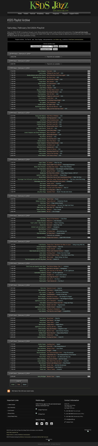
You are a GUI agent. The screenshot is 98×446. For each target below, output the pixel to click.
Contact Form (69, 422)
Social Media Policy (12, 416)
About (47, 14)
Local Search (11, 410)
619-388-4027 (70, 411)
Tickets (26, 14)
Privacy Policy (11, 413)
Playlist (65, 14)
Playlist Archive (10, 434)
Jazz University (11, 407)
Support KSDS (74, 14)
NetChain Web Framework (42, 437)
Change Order (45, 49)
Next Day (62, 46)
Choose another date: (49, 44)
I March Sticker (11, 404)
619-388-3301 (70, 416)
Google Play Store (42, 409)
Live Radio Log (57, 39)
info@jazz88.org (71, 419)
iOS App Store (41, 414)
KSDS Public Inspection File (12, 432)
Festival (32, 14)
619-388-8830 (70, 413)
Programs (56, 14)
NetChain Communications (76, 39)
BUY (89, 71)
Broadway (40, 14)
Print (55, 49)
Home (20, 14)
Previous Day (37, 46)
